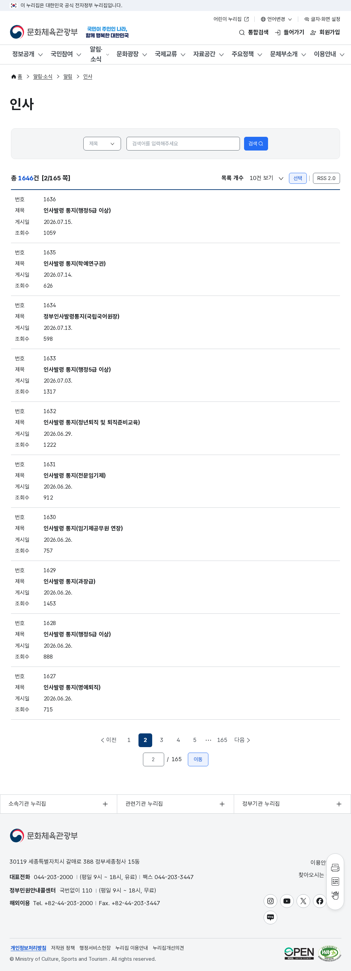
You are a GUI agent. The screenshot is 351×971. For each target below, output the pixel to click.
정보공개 (23, 54)
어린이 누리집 (228, 19)
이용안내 (325, 54)
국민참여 (62, 54)
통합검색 (258, 32)
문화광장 (127, 54)
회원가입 (329, 32)
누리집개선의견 (168, 948)
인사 (87, 76)
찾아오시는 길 (316, 875)
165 (222, 739)
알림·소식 (96, 54)
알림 (67, 76)
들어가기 (294, 32)
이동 (198, 759)
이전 (111, 739)
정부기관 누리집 (261, 803)
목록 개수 (232, 178)
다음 (239, 739)
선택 (297, 178)
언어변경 (276, 19)
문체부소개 (284, 54)
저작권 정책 (63, 948)
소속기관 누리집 (27, 803)
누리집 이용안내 (132, 948)
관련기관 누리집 (144, 803)
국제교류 (166, 54)
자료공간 (204, 54)
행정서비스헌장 (95, 948)
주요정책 (243, 54)
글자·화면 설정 (325, 19)
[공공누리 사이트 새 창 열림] (299, 953)
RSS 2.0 (326, 178)
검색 (253, 144)
